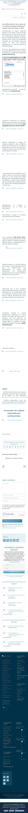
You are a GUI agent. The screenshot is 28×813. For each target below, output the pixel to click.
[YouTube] (11, 540)
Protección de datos (14, 562)
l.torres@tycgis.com (8, 766)
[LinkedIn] (17, 540)
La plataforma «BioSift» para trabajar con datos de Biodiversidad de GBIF (16, 643)
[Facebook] (4, 540)
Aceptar (6, 810)
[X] (7, 777)
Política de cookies (19, 810)
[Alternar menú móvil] (25, 13)
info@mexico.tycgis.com (10, 747)
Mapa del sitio (21, 795)
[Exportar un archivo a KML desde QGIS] (5, 588)
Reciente (14, 622)
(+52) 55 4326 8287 (18, 2)
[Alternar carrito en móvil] (22, 13)
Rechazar (11, 810)
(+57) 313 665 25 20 (16, 4)
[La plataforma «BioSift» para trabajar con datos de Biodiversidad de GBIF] (5, 642)
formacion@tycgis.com (14, 5)
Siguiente (22, 17)
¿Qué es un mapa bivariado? (16, 626)
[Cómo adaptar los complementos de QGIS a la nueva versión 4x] (5, 633)
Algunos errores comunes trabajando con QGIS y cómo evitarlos (16, 611)
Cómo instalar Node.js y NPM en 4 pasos (16, 595)
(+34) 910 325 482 (12, 1)
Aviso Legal (21, 560)
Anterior (15, 17)
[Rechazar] (26, 807)
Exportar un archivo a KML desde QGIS (15, 588)
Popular (14, 583)
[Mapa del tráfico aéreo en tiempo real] (5, 602)
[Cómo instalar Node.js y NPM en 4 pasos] (5, 595)
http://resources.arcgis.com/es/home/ (14, 403)
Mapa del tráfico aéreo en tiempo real (15, 603)
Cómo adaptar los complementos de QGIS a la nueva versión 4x (16, 634)
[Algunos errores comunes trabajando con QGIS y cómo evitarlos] (5, 610)
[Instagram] (14, 540)
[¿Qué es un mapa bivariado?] (5, 626)
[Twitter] (7, 540)
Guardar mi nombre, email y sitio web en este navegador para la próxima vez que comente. (13, 506)
